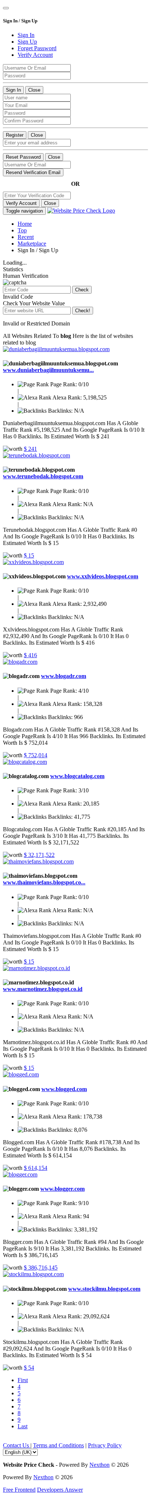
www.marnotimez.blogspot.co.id (42, 989)
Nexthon (99, 1465)
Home (25, 224)
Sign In (13, 90)
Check (82, 289)
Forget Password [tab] (37, 48)
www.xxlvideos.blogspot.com (102, 576)
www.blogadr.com (63, 676)
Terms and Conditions (58, 1445)
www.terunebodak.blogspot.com (43, 476)
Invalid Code (18, 297)
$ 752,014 (35, 755)
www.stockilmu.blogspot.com (104, 1289)
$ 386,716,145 (41, 1267)
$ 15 (29, 555)
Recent (26, 237)
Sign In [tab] (26, 35)
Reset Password (23, 157)
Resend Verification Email (33, 172)
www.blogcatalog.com (77, 776)
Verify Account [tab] (35, 55)
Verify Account (21, 203)
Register (14, 135)
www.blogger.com (62, 1189)
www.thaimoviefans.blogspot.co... (44, 882)
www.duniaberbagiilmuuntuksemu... (48, 370)
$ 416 (30, 655)
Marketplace (32, 243)
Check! (82, 310)
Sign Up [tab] (27, 41)
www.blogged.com (64, 1089)
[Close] (6, 8)
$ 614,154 (35, 1168)
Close (34, 90)
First (23, 1380)
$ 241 (30, 449)
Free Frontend (19, 1490)
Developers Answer (60, 1490)
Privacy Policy (105, 1445)
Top (22, 230)
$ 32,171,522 (39, 855)
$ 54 (29, 1367)
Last (22, 1426)
